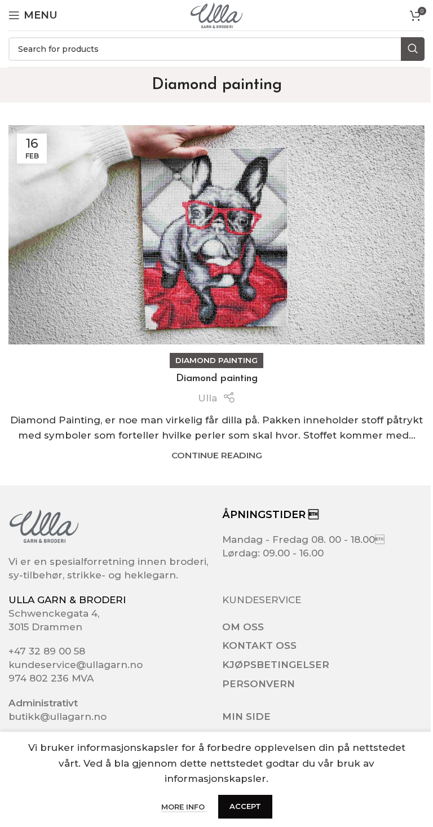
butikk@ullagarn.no (57, 716)
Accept (245, 806)
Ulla (207, 398)
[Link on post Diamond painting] (216, 234)
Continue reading (216, 455)
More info (184, 806)
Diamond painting (216, 360)
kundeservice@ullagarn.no (75, 664)
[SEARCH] (413, 49)
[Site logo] (216, 14)
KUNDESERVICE (261, 599)
